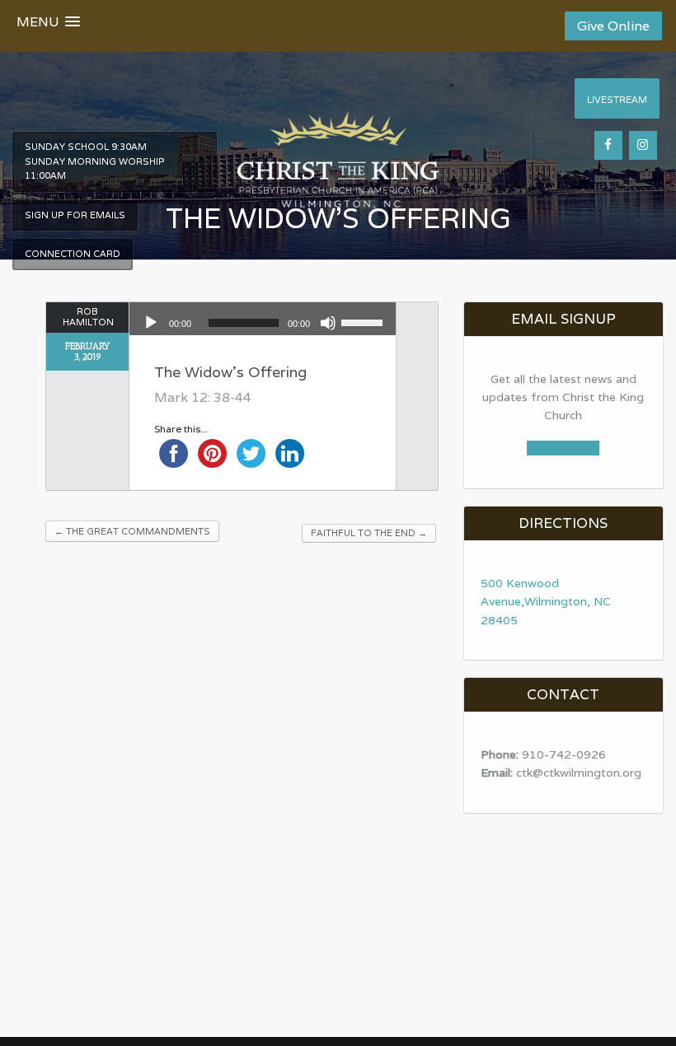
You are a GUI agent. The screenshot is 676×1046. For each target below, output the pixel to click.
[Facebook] (608, 145)
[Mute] (328, 323)
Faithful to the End (369, 533)
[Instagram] (643, 145)
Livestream (617, 99)
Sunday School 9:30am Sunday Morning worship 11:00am (95, 161)
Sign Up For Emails (75, 215)
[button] (48, 25)
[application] (262, 322)
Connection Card (72, 253)
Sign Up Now (563, 448)
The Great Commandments (132, 531)
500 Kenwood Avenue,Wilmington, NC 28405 (546, 602)
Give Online (613, 26)
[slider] (364, 321)
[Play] (151, 323)
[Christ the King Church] (337, 150)
